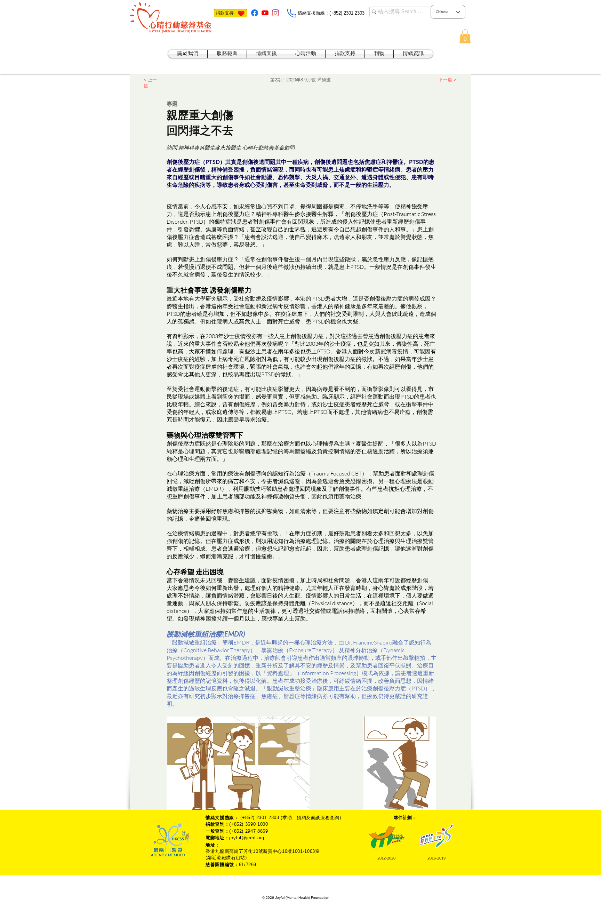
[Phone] (291, 13)
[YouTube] (265, 12)
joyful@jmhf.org (246, 837)
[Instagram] (275, 12)
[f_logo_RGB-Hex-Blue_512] (254, 12)
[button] (465, 36)
